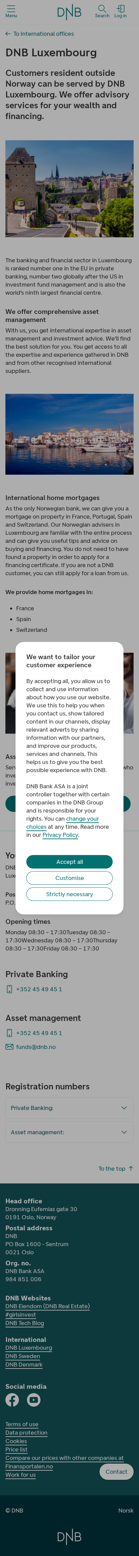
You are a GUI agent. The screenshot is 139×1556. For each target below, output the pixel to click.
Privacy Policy (60, 835)
